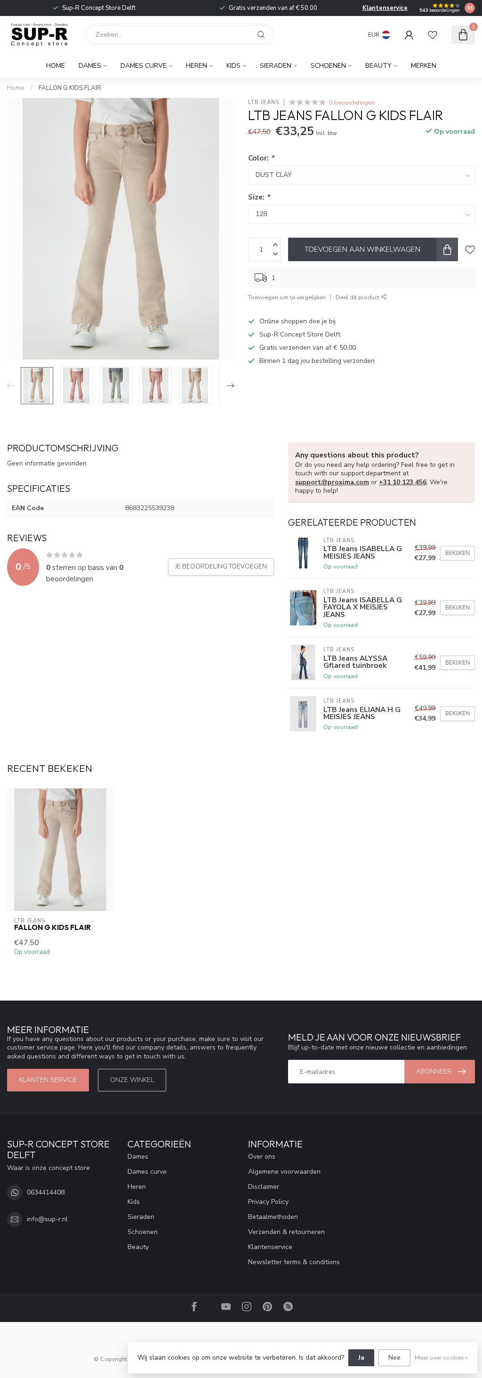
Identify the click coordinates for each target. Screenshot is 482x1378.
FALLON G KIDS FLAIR (70, 88)
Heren (196, 65)
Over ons (261, 1156)
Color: (261, 158)
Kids (233, 65)
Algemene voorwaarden (284, 1171)
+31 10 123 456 (402, 482)
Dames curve (143, 65)
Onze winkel (132, 1079)
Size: (259, 197)
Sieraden (275, 65)
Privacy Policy (268, 1201)
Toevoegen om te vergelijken (287, 297)
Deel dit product (358, 297)
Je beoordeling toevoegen (221, 566)
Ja (361, 1357)
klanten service (48, 1079)
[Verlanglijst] (432, 34)
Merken (423, 65)
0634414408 (45, 1192)
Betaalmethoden (273, 1216)
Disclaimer (263, 1186)
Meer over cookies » (441, 1358)
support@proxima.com (332, 482)
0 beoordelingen (352, 102)
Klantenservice (385, 8)
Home (55, 65)
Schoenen (328, 65)
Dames (90, 65)
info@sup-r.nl (47, 1219)
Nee (394, 1357)
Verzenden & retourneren (286, 1231)
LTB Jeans (263, 102)
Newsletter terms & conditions (294, 1262)
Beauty (378, 65)
